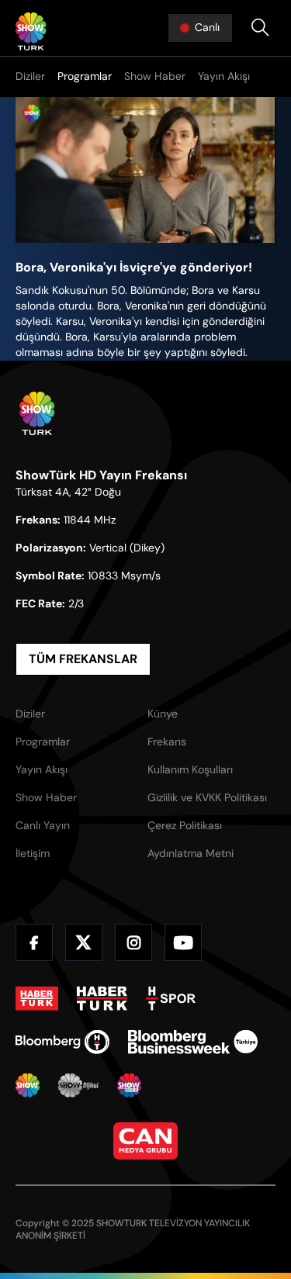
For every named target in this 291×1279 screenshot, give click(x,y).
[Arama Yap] (259, 28)
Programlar (84, 76)
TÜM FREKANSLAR (83, 659)
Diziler (30, 76)
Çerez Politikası (184, 825)
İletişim (33, 853)
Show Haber (154, 76)
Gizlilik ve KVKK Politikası (207, 797)
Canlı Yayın (43, 825)
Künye (162, 714)
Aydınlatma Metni (190, 853)
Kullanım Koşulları (190, 769)
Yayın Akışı (224, 76)
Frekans (166, 741)
